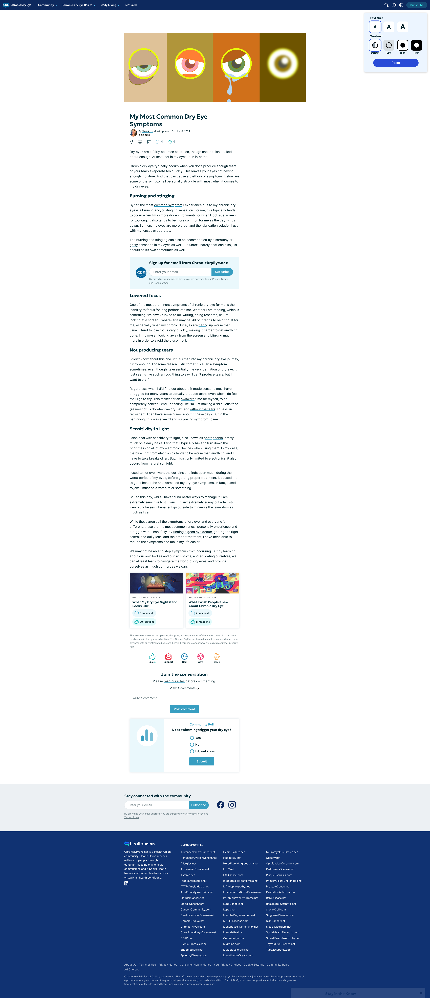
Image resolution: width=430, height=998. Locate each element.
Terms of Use (161, 282)
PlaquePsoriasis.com (279, 875)
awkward (188, 399)
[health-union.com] (139, 844)
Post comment (184, 709)
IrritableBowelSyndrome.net (240, 898)
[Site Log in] (401, 5)
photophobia (213, 438)
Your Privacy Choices (227, 964)
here (132, 646)
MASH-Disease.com (235, 921)
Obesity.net (273, 857)
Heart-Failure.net (234, 852)
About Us (130, 964)
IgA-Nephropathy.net (236, 886)
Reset (396, 63)
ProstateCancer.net (278, 886)
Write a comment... (146, 698)
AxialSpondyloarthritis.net (197, 892)
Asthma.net (188, 875)
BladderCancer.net (192, 898)
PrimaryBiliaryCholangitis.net (284, 880)
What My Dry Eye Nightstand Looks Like (155, 604)
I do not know (205, 751)
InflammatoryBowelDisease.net (242, 892)
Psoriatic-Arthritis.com (280, 892)
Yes (198, 738)
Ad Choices (131, 969)
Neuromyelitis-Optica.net (282, 852)
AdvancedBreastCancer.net (198, 852)
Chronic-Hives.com (193, 926)
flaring (203, 325)
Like (150, 658)
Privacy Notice (396, 981)
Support (167, 658)
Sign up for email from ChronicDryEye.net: (188, 263)
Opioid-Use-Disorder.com (282, 863)
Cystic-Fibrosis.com (193, 944)
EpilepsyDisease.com (194, 955)
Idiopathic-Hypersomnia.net (241, 880)
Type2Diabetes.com (278, 949)
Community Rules (278, 964)
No (197, 744)
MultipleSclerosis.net (236, 949)
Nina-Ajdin (147, 131)
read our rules (174, 681)
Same (215, 658)
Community (46, 5)
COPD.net (187, 938)
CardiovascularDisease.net (197, 915)
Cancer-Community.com (196, 909)
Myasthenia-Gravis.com (238, 955)
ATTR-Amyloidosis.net (195, 886)
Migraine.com (231, 944)
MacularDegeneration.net (239, 915)
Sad (182, 658)
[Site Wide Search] (386, 5)
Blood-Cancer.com (192, 903)
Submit (202, 761)
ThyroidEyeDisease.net (280, 944)
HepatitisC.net (232, 857)
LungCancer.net (233, 903)
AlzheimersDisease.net (195, 869)
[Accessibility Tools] (394, 5)
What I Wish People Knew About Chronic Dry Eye (208, 604)
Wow (198, 658)
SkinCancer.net (275, 921)
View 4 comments (183, 688)
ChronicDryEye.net (192, 921)
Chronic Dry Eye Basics (77, 5)
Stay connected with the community (157, 796)
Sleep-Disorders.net (278, 926)
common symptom (168, 205)
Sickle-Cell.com (276, 909)
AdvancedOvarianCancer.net (199, 857)
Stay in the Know (340, 956)
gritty (134, 245)
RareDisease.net (276, 898)
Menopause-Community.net (240, 926)
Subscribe (222, 272)
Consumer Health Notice (195, 964)
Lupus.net (229, 909)
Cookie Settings (254, 964)
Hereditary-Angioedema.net (241, 863)
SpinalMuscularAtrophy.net (283, 938)
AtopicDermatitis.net (194, 880)
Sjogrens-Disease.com (280, 915)
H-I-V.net (228, 869)
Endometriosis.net (192, 949)
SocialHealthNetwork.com (282, 932)
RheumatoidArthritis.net (281, 903)
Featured (131, 5)
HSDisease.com (233, 875)
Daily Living (108, 5)
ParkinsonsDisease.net (280, 869)
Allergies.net (188, 863)
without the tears (202, 409)
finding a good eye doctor (192, 532)
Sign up (410, 972)
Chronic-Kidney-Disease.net (198, 932)
